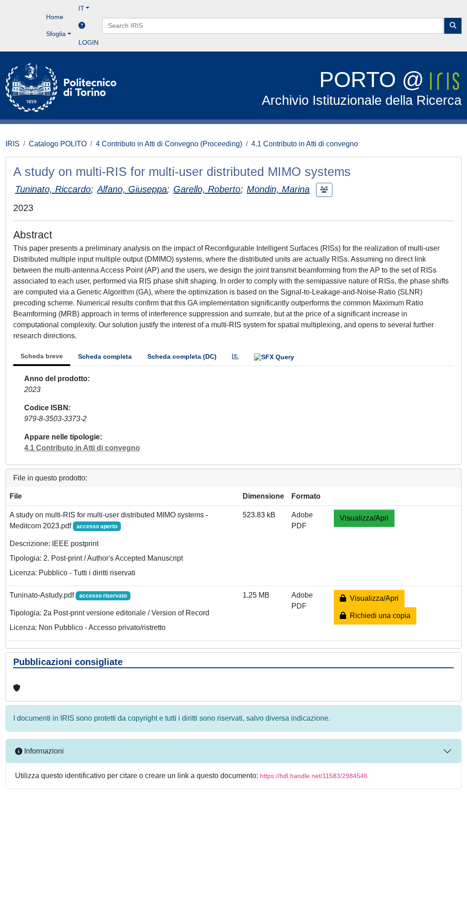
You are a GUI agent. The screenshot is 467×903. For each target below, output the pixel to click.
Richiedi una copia (378, 615)
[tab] (235, 357)
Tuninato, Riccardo (53, 189)
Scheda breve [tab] (42, 356)
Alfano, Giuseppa (132, 189)
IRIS (12, 144)
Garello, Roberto (206, 189)
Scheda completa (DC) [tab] (182, 356)
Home (54, 17)
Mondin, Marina (278, 189)
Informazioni (43, 751)
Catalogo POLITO (58, 144)
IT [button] (81, 8)
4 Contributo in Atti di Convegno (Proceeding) (169, 144)
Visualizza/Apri (364, 518)
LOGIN (88, 42)
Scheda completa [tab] (105, 356)
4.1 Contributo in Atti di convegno (304, 144)
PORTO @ (362, 87)
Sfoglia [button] (56, 33)
